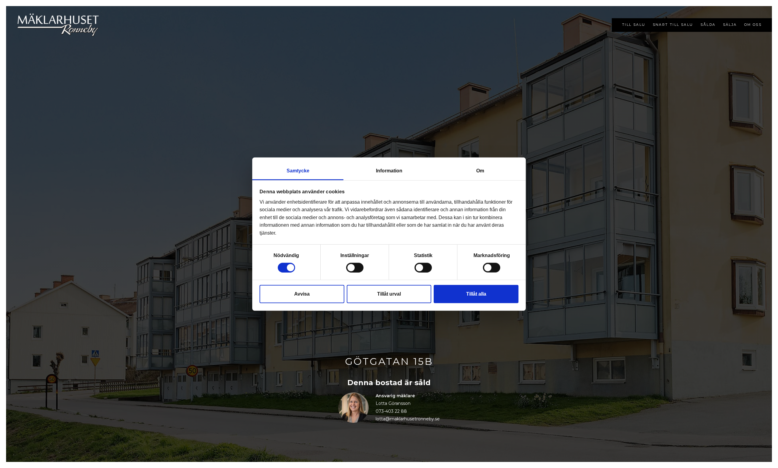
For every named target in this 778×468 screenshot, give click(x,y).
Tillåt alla (476, 293)
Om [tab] (480, 170)
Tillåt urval (389, 293)
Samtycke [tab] (298, 170)
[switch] (354, 267)
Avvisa (302, 293)
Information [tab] (389, 170)
